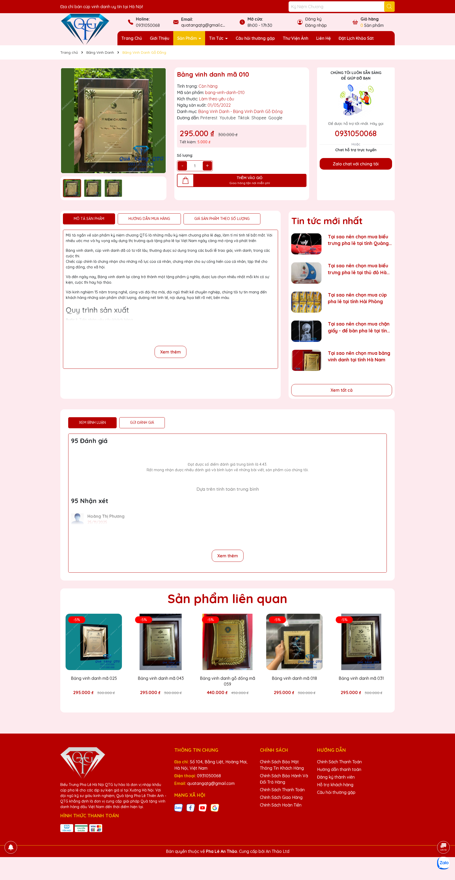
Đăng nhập (316, 25)
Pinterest (208, 117)
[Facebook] (190, 807)
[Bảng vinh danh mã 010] (113, 120)
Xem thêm (170, 352)
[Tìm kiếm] (389, 6)
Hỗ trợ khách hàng (335, 784)
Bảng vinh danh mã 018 (294, 678)
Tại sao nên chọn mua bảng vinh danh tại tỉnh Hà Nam (359, 356)
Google (275, 117)
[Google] (215, 807)
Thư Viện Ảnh (295, 38)
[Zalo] (178, 807)
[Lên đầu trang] (443, 832)
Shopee (258, 117)
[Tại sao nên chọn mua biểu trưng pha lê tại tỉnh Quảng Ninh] (306, 244)
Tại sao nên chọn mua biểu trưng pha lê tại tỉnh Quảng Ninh (358, 240)
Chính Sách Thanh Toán (282, 789)
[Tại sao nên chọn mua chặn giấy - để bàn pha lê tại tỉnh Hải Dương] (306, 331)
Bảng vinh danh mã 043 (161, 678)
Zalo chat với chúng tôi (356, 163)
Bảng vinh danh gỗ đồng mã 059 (227, 681)
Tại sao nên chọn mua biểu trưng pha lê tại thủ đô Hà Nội (358, 269)
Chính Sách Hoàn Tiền (280, 805)
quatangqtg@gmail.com (205, 25)
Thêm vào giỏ (98, 702)
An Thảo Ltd (277, 851)
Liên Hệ (323, 38)
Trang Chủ (131, 38)
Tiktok (243, 117)
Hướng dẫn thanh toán (339, 769)
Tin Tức (217, 38)
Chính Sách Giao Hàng (281, 797)
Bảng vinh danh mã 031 (361, 678)
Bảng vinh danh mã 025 (94, 678)
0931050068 (148, 25)
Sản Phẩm (187, 38)
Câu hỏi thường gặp (255, 38)
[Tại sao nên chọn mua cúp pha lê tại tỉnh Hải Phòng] (306, 302)
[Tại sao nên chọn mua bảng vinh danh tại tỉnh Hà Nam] (306, 360)
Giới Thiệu (159, 38)
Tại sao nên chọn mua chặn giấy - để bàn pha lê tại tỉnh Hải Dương (358, 327)
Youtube (228, 117)
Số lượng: (185, 155)
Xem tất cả (341, 390)
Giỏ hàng (369, 19)
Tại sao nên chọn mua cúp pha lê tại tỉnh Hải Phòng (357, 298)
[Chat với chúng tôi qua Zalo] (443, 863)
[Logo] (85, 29)
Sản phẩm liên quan (227, 598)
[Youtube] (203, 807)
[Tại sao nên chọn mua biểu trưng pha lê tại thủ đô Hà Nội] (306, 273)
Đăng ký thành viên (336, 777)
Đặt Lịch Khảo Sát (356, 38)
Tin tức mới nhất (327, 221)
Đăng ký (313, 19)
